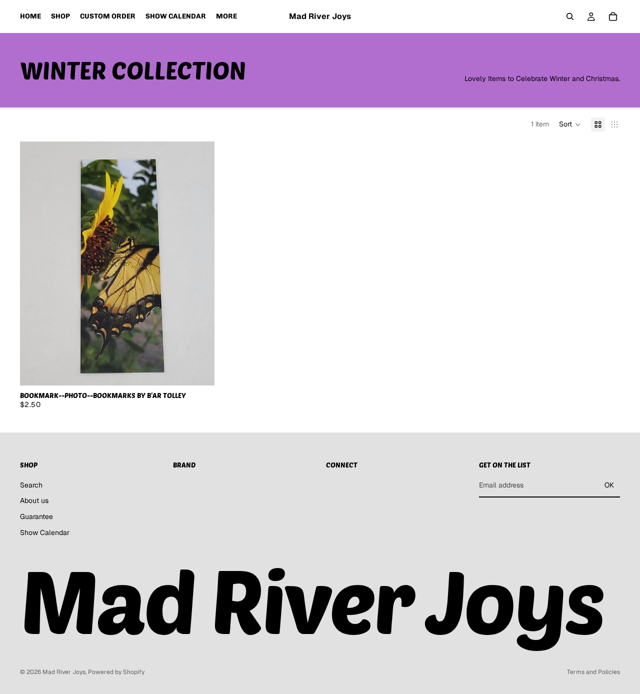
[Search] (570, 17)
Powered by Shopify (116, 672)
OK (609, 485)
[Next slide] (199, 263)
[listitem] (226, 17)
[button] (570, 125)
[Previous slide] (35, 263)
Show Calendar (45, 532)
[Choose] (199, 370)
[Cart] (613, 17)
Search (31, 485)
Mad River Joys (64, 672)
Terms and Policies (593, 672)
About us (34, 501)
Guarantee (36, 516)
